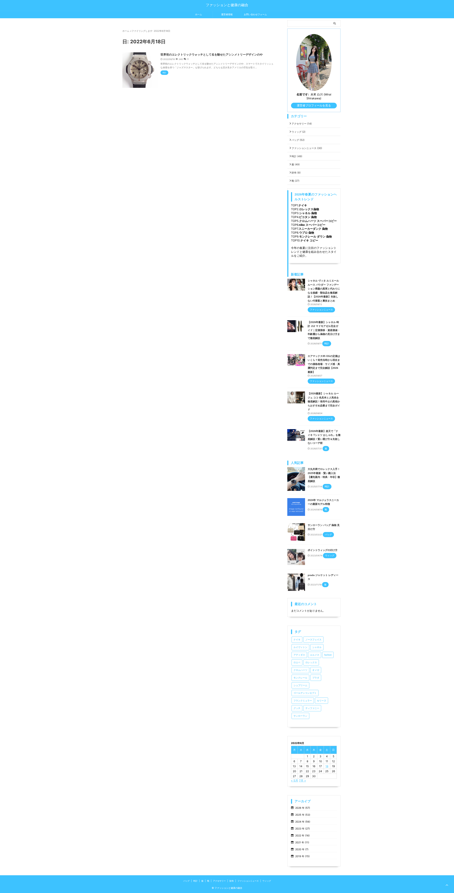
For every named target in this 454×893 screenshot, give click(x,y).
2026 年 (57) (302, 807)
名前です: (303, 94)
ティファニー (312, 708)
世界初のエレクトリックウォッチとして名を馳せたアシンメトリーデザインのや (211, 54)
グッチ (297, 708)
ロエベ (297, 662)
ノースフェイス (313, 639)
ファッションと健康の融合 (227, 5)
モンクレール (300, 677)
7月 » (302, 780)
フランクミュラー (303, 700)
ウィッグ (298, 131)
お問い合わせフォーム (255, 14)
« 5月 (294, 780)
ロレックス (311, 662)
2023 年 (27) (302, 828)
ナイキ (297, 639)
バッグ (298, 139)
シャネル (317, 647)
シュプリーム (300, 685)
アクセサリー (302, 123)
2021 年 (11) (302, 842)
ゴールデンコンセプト (305, 693)
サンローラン (300, 716)
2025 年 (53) (302, 814)
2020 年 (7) (301, 849)
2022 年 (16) (302, 835)
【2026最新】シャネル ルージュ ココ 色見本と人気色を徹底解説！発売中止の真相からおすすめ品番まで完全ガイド (324, 401)
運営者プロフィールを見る (314, 105)
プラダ (315, 677)
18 (326, 766)
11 (188, 59)
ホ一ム (198, 14)
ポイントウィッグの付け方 (322, 550)
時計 (297, 156)
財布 (296, 172)
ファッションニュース (307, 148)
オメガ (315, 670)
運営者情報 (227, 14)
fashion (328, 655)
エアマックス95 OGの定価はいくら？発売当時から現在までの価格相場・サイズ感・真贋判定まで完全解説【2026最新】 (324, 364)
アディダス (299, 655)
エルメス (314, 655)
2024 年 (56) (302, 821)
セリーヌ (321, 700)
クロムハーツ (300, 670)
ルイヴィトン (300, 647)
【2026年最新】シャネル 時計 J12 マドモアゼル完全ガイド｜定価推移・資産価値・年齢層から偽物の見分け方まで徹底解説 (324, 330)
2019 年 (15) (302, 856)
